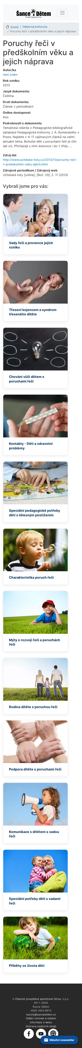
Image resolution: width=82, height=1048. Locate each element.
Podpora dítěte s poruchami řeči (35, 769)
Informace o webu (41, 1022)
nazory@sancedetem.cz (41, 1014)
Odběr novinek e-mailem (41, 1018)
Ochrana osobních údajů (41, 1026)
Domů (14, 27)
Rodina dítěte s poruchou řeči (33, 707)
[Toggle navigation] (62, 13)
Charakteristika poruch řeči (31, 577)
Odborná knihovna (35, 27)
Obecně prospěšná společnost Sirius (38, 999)
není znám (10, 74)
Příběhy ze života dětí (26, 966)
